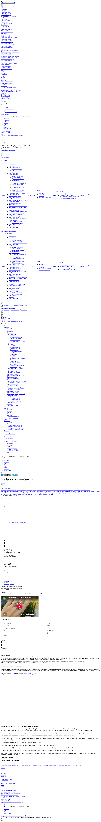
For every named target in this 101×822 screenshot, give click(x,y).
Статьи (2, 785)
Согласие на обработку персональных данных (13, 796)
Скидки (3, 769)
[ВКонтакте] (2, 475)
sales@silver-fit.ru (6, 114)
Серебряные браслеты (16, 337)
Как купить (10, 423)
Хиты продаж (4, 490)
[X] (8, 475)
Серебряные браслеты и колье (53, 490)
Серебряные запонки (37, 494)
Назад (10, 328)
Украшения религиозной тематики (76, 491)
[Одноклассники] (4, 475)
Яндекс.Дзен (7, 128)
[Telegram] (17, 475)
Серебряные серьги (66, 490)
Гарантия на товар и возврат (8, 792)
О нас (2, 770)
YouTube (6, 123)
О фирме (9, 411)
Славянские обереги (21, 492)
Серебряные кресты (10, 492)
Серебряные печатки (12, 491)
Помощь (3, 787)
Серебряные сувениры (81, 492)
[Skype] (15, 475)
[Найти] (2, 6)
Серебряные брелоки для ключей (13, 494)
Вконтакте (6, 118)
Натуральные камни (15, 357)
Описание (6, 581)
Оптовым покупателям (7, 778)
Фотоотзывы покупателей (8, 783)
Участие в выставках (6, 779)
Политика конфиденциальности (9, 795)
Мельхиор (46, 494)
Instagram (6, 120)
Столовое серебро (15, 398)
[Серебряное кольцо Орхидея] (24, 523)
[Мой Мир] (6, 475)
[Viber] (10, 475)
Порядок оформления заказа (8, 790)
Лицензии (3, 775)
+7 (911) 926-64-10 (6, 94)
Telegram (6, 121)
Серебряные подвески (78, 490)
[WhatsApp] (13, 475)
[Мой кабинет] (1, 303)
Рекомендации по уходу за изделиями (11, 793)
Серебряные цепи (15, 347)
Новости (3, 786)
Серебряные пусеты (54, 494)
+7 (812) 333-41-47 (12, 98)
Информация (4, 780)
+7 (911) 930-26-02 (5, 97)
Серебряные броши (40, 491)
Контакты (3, 776)
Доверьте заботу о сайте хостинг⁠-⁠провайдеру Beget (14, 816)
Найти (2, 820)
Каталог (9, 330)
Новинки (10, 490)
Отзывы (6, 582)
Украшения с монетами (51, 491)
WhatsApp (6, 127)
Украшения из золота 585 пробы (26, 491)
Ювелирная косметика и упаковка (36, 492)
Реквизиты (3, 773)
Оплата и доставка (9, 584)
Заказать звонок (11, 452)
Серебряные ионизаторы (68, 492)
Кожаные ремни (62, 491)
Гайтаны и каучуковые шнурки (53, 492)
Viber (5, 124)
